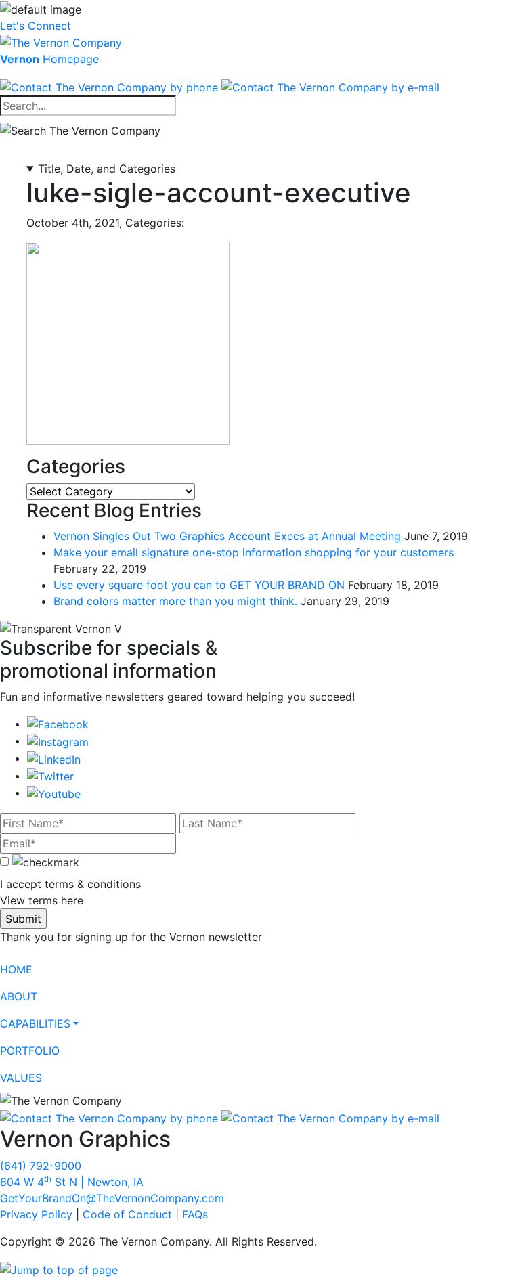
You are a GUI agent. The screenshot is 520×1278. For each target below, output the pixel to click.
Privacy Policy (36, 1214)
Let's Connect (35, 25)
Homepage (49, 59)
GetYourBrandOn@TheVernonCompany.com (112, 1198)
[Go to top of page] (59, 1268)
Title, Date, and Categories (106, 168)
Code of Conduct (127, 1214)
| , (72, 1182)
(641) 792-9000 (40, 1165)
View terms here (41, 900)
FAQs (195, 1214)
